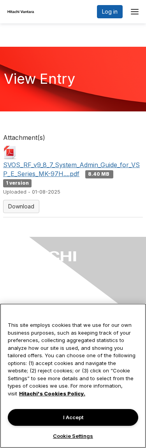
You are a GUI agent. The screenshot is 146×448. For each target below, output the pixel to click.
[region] (73, 375)
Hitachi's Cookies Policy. (52, 393)
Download (21, 206)
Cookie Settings (73, 436)
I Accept (73, 417)
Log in (110, 11)
